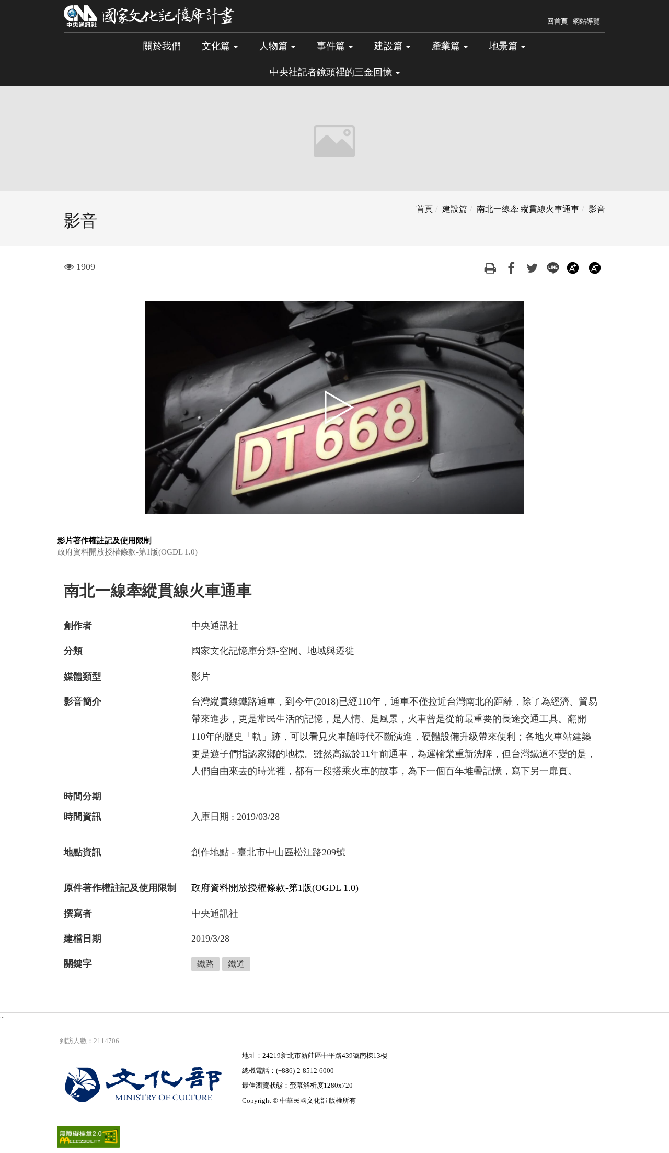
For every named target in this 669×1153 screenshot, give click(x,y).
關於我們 (162, 46)
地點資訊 (82, 852)
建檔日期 (82, 938)
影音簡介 (82, 701)
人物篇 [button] (274, 46)
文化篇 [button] (217, 46)
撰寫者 (78, 913)
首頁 (424, 209)
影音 (597, 209)
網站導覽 (586, 21)
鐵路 (205, 963)
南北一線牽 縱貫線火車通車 (528, 209)
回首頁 (557, 21)
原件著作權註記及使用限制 (120, 888)
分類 (73, 651)
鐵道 (236, 963)
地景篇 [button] (504, 46)
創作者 (78, 625)
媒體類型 (82, 676)
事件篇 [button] (332, 46)
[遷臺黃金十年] (150, 15)
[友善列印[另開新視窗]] (490, 266)
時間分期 (82, 796)
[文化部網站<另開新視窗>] (149, 1084)
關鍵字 (78, 963)
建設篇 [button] (389, 46)
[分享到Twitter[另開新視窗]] (532, 266)
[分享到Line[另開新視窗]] (553, 266)
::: (58, 3)
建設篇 (454, 209)
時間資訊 (82, 816)
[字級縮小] (594, 266)
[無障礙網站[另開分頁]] (88, 1136)
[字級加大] (573, 266)
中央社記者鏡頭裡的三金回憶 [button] (332, 72)
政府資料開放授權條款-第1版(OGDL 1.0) (275, 888)
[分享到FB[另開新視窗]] (511, 266)
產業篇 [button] (447, 46)
